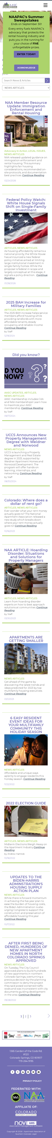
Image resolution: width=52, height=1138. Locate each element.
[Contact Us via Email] (39, 1072)
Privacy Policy (32, 1081)
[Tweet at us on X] (18, 1072)
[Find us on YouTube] (33, 1072)
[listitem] (15, 151)
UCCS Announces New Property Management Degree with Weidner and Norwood (26, 440)
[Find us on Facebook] (12, 1072)
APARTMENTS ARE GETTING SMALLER (26, 639)
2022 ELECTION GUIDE (26, 803)
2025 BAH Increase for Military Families (26, 304)
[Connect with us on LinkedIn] (23, 1072)
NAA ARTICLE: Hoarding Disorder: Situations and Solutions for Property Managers (26, 555)
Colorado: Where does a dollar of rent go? (26, 502)
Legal (34, 1134)
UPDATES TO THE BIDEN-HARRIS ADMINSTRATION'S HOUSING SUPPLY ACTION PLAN (26, 884)
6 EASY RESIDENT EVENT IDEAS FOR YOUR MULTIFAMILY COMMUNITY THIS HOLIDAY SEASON (26, 725)
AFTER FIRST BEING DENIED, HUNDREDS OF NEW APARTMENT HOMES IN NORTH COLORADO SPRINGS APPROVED (26, 952)
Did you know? (26, 355)
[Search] (47, 80)
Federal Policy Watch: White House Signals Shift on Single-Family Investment (26, 205)
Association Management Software (26, 1126)
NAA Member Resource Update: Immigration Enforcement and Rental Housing (26, 108)
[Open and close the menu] (33, 5)
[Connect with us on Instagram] (28, 1072)
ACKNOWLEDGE (26, 67)
